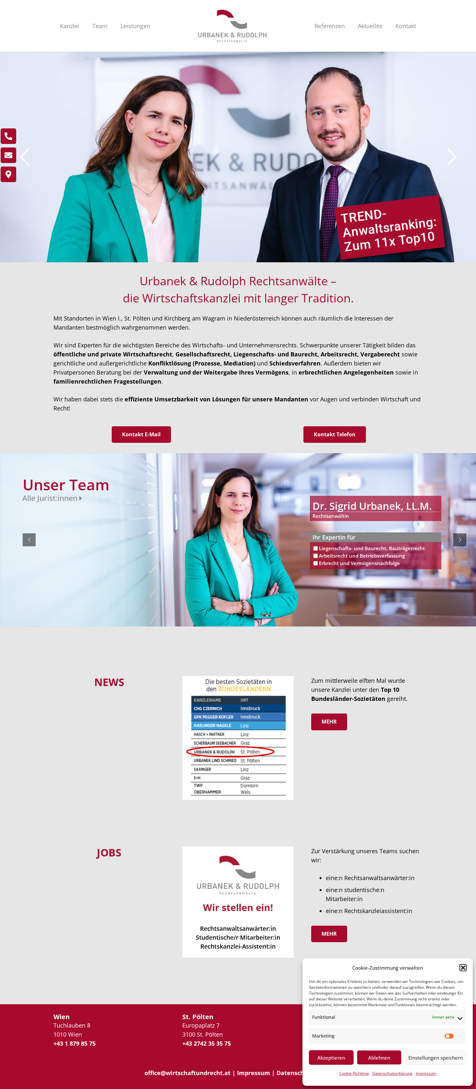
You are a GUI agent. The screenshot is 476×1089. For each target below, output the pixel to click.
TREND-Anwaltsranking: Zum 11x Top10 (388, 230)
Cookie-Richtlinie (354, 1073)
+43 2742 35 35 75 (206, 1043)
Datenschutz (295, 1073)
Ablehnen (379, 1057)
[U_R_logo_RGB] (232, 26)
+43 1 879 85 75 (74, 1043)
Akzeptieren (331, 1057)
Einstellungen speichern (435, 1057)
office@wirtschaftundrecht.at (187, 1073)
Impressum (426, 1073)
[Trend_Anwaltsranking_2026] (238, 738)
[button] (463, 967)
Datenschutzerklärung (392, 1073)
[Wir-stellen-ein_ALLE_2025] (238, 902)
